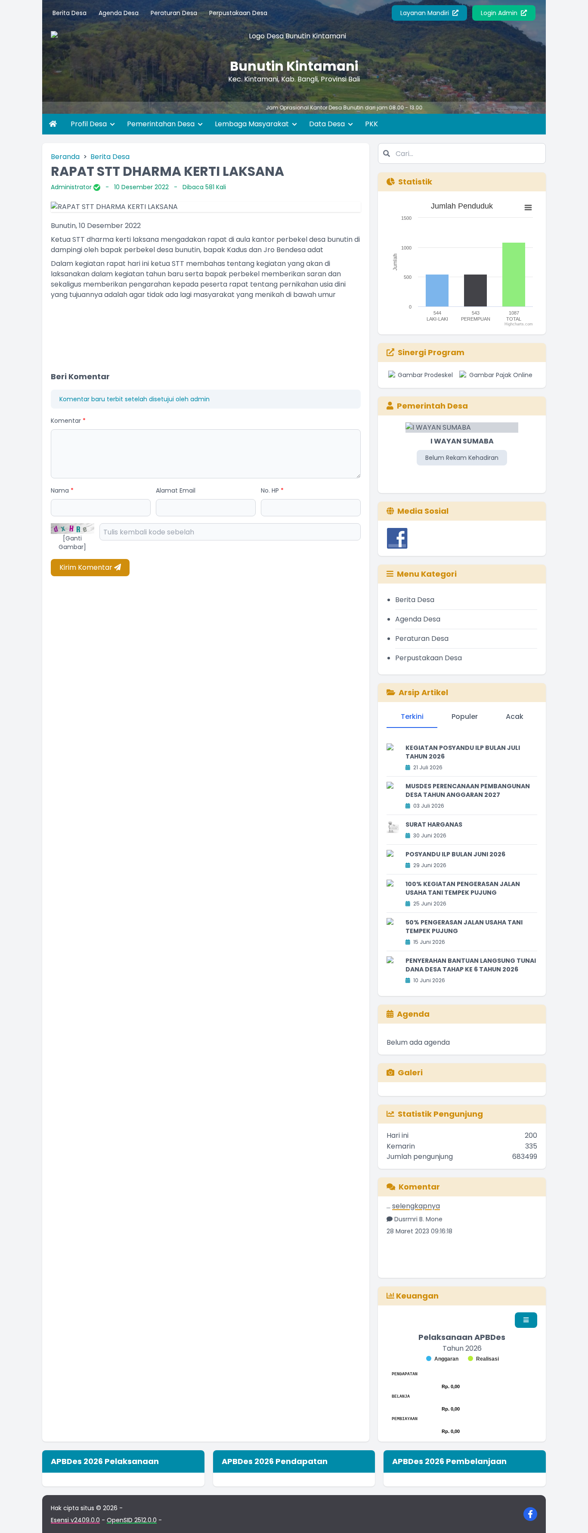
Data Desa (328, 124)
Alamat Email (175, 490)
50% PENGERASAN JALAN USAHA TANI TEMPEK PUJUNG (464, 926)
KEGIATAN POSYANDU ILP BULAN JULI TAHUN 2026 (462, 752)
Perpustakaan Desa (238, 13)
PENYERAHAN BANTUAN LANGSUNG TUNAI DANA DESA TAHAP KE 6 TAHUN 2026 (470, 965)
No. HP (272, 490)
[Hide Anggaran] (442, 1359)
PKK (371, 124)
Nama (62, 490)
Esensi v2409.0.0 (75, 1520)
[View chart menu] (528, 207)
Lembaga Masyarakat (253, 124)
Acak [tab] (514, 716)
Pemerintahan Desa (161, 124)
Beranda (65, 157)
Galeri (410, 1072)
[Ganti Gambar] (72, 542)
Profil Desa (89, 124)
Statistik (415, 181)
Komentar (68, 420)
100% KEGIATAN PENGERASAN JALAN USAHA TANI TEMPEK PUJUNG (462, 888)
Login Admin (500, 13)
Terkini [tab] (412, 716)
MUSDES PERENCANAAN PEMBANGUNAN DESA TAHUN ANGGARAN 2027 (467, 790)
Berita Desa (70, 13)
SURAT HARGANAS (433, 824)
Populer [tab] (465, 716)
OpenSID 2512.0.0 (132, 1520)
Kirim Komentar (86, 567)
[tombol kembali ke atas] (570, 1515)
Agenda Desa (119, 13)
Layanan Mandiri (425, 13)
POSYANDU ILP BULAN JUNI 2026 (455, 854)
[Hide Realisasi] (483, 1359)
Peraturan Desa (174, 13)
